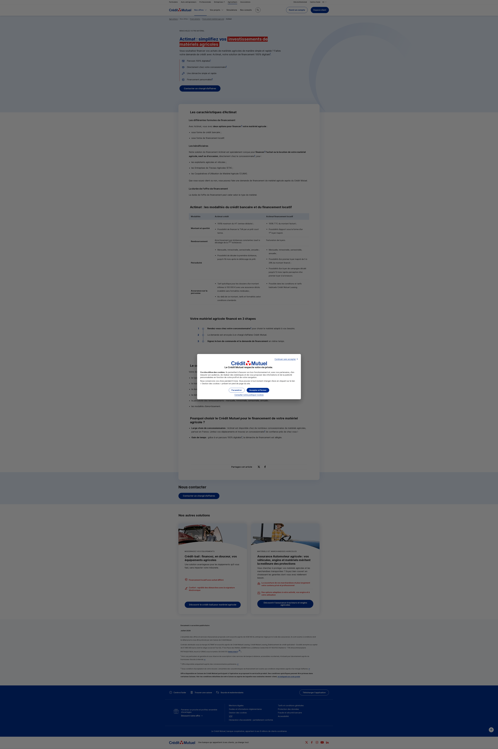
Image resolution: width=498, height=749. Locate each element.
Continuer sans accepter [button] (285, 359)
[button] (258, 390)
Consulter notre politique (249, 395)
